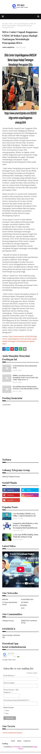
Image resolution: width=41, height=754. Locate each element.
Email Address (9, 675)
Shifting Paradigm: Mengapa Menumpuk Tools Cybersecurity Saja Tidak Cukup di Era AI (25, 377)
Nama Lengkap (8, 683)
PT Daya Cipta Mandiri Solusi (9, 603)
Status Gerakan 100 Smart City (11, 636)
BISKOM (5, 599)
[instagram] (30, 495)
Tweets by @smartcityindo (12, 733)
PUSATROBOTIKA (27, 599)
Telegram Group (8, 621)
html (7, 710)
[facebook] (11, 490)
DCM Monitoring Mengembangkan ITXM (25, 367)
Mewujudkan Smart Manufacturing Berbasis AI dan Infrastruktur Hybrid (25, 388)
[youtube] (11, 500)
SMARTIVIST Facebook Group (29, 622)
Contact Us (27, 741)
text (7, 713)
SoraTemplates (16, 747)
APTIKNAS (24, 602)
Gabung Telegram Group (11, 476)
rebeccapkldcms (8, 47)
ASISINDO (23, 605)
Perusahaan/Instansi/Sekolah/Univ (16, 700)
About (19, 741)
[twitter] (30, 490)
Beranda (5, 24)
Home (13, 741)
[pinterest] (11, 495)
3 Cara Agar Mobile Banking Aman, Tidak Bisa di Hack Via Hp (25, 535)
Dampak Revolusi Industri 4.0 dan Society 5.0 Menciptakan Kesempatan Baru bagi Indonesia (25, 525)
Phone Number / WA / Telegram (11, 691)
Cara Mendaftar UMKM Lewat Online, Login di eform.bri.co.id (24, 515)
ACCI (22, 608)
